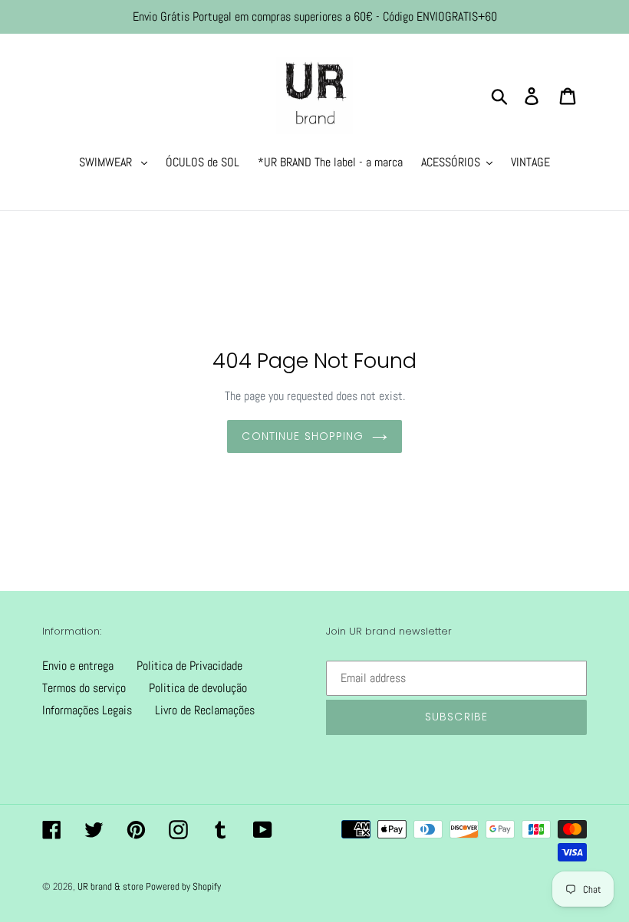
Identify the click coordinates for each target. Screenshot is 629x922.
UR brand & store (111, 886)
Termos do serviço (84, 688)
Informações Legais (87, 710)
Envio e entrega (78, 666)
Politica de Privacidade (189, 666)
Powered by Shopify (183, 886)
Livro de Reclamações (205, 710)
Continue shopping (303, 436)
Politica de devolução (198, 688)
